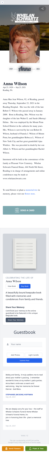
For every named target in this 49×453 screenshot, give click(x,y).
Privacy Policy (17, 442)
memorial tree (32, 189)
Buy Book (24, 286)
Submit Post (24, 360)
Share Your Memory (15, 320)
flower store (30, 193)
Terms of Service (31, 442)
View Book (12, 286)
